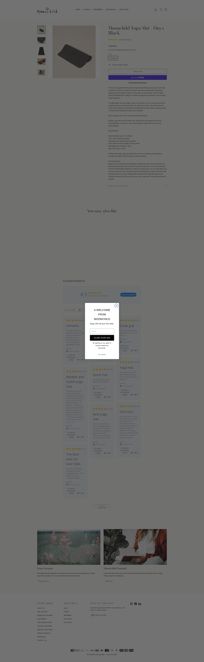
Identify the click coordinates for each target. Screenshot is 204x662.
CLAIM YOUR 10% (102, 338)
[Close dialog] (116, 305)
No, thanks (102, 354)
